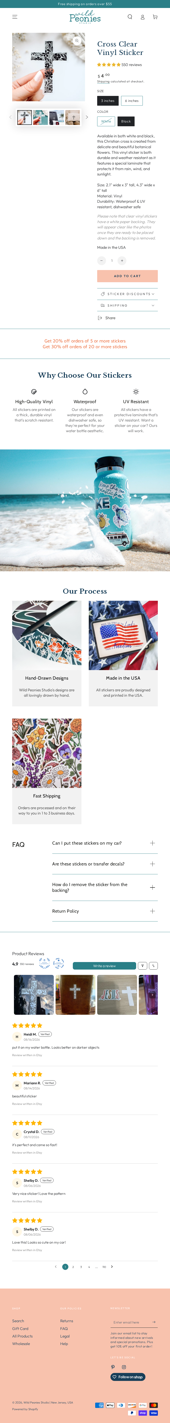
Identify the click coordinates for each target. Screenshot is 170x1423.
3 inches (110, 102)
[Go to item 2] (75, 995)
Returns (66, 1320)
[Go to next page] (113, 1267)
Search (18, 1320)
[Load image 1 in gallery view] (24, 117)
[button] (130, 17)
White (108, 122)
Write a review (104, 966)
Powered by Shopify (25, 1409)
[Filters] (142, 966)
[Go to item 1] (34, 995)
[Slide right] (86, 117)
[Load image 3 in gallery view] (56, 117)
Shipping (103, 81)
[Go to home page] (85, 17)
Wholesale (21, 1343)
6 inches (134, 102)
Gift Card (20, 1328)
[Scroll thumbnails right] (152, 994)
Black (128, 122)
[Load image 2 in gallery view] (40, 117)
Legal (65, 1336)
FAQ (64, 1328)
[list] (85, 411)
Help (64, 1343)
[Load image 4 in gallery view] (72, 117)
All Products (22, 1336)
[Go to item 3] (117, 995)
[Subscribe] (155, 1322)
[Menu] (15, 17)
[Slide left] (10, 117)
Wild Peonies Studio (36, 1402)
